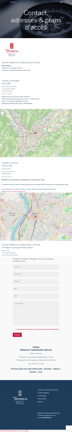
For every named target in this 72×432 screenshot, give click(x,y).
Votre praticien (42, 399)
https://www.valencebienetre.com (16, 191)
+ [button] (2, 111)
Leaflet (56, 156)
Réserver (40, 402)
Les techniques (42, 396)
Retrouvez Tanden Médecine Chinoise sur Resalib (14, 431)
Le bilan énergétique (43, 393)
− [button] (2, 114)
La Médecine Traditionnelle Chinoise (48, 390)
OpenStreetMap (63, 156)
